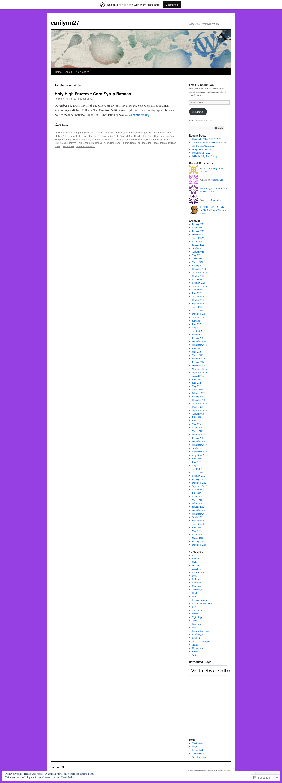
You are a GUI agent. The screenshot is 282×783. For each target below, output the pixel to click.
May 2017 (196, 327)
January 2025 (198, 224)
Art (193, 554)
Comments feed (199, 753)
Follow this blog (208, 673)
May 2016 (196, 351)
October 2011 (198, 517)
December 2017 (199, 313)
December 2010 (199, 544)
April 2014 (197, 427)
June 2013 (196, 461)
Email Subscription (201, 85)
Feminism (196, 582)
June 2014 (196, 420)
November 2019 (199, 286)
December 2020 (199, 268)
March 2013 (197, 472)
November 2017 (199, 317)
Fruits (110, 135)
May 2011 (196, 530)
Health (68, 132)
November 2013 (199, 444)
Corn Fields (159, 132)
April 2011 (197, 534)
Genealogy (197, 589)
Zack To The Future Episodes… (213, 190)
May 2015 (196, 386)
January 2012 (198, 506)
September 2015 (199, 372)
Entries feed (197, 749)
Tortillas (172, 142)
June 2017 (196, 324)
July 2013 (196, 458)
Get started (172, 4)
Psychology (197, 634)
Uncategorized (198, 648)
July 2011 (196, 527)
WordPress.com (199, 756)
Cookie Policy (67, 777)
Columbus (129, 132)
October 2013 (198, 448)
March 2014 (197, 430)
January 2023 (198, 230)
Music (195, 613)
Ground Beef (126, 135)
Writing (195, 654)
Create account (198, 743)
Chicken (119, 132)
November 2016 (199, 344)
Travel (195, 644)
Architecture (82, 72)
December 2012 (199, 482)
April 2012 (197, 496)
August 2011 (198, 523)
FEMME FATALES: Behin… (213, 206)
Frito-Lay (101, 135)
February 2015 (198, 392)
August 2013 (198, 455)
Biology (195, 558)
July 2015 (196, 379)
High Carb (147, 135)
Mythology (197, 617)
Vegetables (68, 146)
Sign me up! (198, 111)
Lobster (118, 139)
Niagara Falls (217, 179)
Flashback (196, 585)
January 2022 (198, 244)
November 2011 (199, 513)
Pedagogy (196, 623)
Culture (195, 561)
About (68, 72)
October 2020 (198, 275)
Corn (148, 132)
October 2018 (198, 299)
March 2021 (197, 261)
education (196, 568)
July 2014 (196, 417)
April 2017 (197, 330)
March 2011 (197, 537)
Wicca (195, 651)
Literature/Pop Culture (202, 603)
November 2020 (199, 272)
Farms (71, 135)
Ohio (165, 139)
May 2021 (196, 255)
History (195, 596)
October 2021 (198, 248)
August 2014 (198, 413)
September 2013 (199, 451)
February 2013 (198, 475)
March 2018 (197, 310)
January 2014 (198, 437)
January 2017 (198, 337)
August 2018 (198, 306)
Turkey (58, 146)
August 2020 (198, 279)
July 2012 (196, 492)
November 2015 (199, 368)
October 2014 (198, 406)
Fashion (195, 579)
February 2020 (198, 282)
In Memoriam (215, 199)
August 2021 (198, 251)
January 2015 (198, 396)
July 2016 (196, 348)
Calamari (108, 132)
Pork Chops (84, 142)
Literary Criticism (200, 599)
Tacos (156, 142)
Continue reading (141, 115)
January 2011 (198, 541)
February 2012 (198, 503)
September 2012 (199, 486)
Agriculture (87, 132)
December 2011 (199, 510)
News (194, 620)
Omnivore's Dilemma (65, 142)
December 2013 (199, 441)
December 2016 (199, 341)
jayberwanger (206, 188)
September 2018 (199, 303)
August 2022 (198, 237)
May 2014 (196, 423)
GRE (116, 135)
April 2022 (197, 241)
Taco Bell (146, 142)
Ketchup (109, 139)
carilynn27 (65, 22)
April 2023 (197, 227)
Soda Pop (135, 142)
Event (194, 575)
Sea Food (115, 142)
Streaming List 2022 (201, 152)
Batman (99, 132)
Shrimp (125, 142)
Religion (196, 637)
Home (58, 72)
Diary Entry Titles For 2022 (205, 149)
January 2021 (198, 265)
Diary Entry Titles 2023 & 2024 (206, 138)
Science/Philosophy (201, 641)
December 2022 (199, 234)
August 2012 (198, 489)
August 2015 (198, 375)
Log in (195, 746)
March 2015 (197, 389)
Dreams (195, 565)
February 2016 (198, 358)
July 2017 (196, 320)
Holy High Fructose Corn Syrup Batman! (94, 94)
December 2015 (199, 365)
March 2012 (197, 499)
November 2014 (199, 403)
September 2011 (199, 520)
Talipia (163, 142)
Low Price (128, 139)
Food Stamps (89, 135)
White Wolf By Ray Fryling (204, 156)
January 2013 (198, 479)
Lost (194, 606)
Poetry (195, 627)
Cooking (140, 132)
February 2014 (198, 434)
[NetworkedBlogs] (219, 674)
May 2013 (196, 465)
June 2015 (196, 382)
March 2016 (197, 355)
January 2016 (198, 361)
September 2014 (199, 410)
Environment (198, 572)
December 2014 (199, 399)
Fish (78, 135)
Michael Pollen (154, 139)
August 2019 (198, 289)
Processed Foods (100, 142)
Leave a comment (85, 146)
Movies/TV (197, 610)
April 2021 (197, 258)
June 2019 (196, 293)
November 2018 (199, 296)
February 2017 (198, 334)
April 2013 (197, 468)
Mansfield (140, 139)
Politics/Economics (200, 630)
